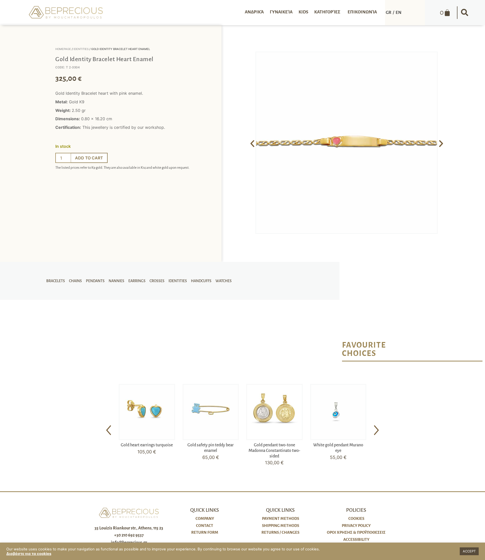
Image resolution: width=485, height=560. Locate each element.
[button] (464, 12)
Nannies (116, 281)
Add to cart (89, 157)
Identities (81, 49)
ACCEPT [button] (469, 551)
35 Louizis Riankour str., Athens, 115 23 (128, 528)
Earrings (137, 281)
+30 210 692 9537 (129, 535)
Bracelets (55, 281)
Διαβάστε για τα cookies (28, 553)
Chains (75, 281)
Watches (223, 281)
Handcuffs (201, 281)
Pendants (95, 281)
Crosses (157, 281)
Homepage (63, 49)
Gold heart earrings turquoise (147, 445)
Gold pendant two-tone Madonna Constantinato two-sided (274, 450)
